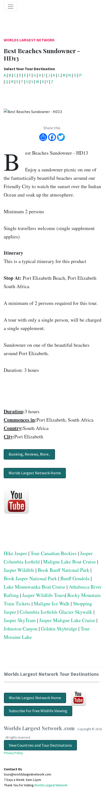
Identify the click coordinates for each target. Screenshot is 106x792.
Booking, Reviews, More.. (29, 454)
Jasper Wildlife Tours (43, 595)
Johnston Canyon (20, 628)
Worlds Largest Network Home (35, 472)
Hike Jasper (15, 553)
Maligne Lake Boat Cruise (69, 561)
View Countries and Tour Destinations (40, 745)
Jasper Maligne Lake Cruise (67, 620)
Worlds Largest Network (29, 39)
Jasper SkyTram (20, 620)
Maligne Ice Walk (52, 603)
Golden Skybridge (59, 628)
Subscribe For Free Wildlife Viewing (38, 710)
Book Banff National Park (63, 570)
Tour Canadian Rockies (54, 553)
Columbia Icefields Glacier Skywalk (56, 612)
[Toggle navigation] (10, 6)
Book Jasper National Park (30, 578)
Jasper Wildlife (19, 570)
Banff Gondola (74, 578)
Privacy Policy (13, 753)
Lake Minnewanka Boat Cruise (34, 586)
